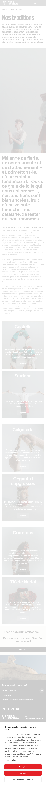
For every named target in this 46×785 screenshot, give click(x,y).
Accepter (23, 767)
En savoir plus (10, 760)
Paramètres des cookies (23, 779)
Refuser (23, 773)
